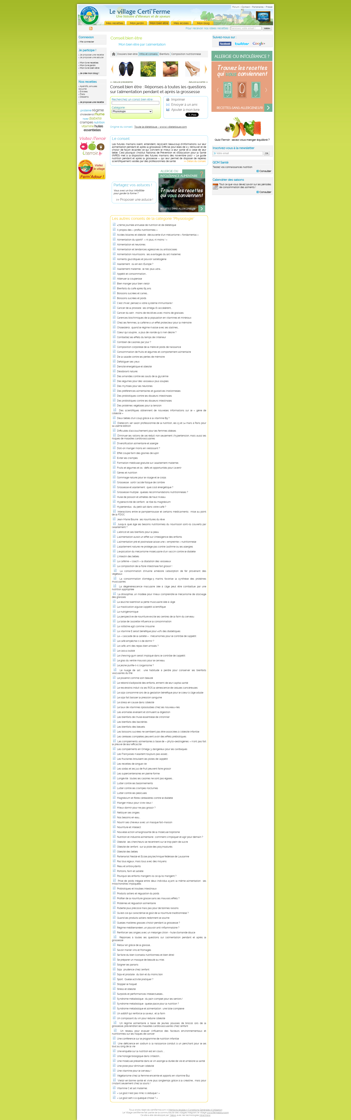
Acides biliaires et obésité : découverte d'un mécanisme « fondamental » (158, 234)
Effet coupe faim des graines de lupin (138, 453)
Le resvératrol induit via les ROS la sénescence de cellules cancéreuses (157, 687)
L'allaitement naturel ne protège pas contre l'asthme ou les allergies (155, 546)
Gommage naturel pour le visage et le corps (141, 477)
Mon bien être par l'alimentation (142, 44)
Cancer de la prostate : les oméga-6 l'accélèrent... (144, 308)
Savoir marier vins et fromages (134, 950)
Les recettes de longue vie (132, 763)
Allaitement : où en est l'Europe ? (135, 264)
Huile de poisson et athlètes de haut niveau (141, 497)
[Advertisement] (242, 224)
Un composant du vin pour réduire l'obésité (141, 1018)
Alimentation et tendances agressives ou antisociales (147, 249)
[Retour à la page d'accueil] (113, 54)
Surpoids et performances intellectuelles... (140, 994)
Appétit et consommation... (132, 273)
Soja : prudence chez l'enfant (133, 969)
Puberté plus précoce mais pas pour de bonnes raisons (148, 908)
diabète (95, 118)
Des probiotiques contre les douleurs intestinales (144, 395)
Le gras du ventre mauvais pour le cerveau (141, 660)
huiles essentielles (93, 128)
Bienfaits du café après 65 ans (134, 288)
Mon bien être (159, 23)
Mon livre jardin (87, 65)
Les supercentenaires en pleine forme (138, 773)
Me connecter (87, 41)
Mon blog (203, 23)
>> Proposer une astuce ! (134, 199)
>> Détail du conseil (195, 161)
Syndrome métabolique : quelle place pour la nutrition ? (148, 1003)
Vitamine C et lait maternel (132, 1088)
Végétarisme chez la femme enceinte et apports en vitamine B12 (153, 1075)
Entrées (84, 91)
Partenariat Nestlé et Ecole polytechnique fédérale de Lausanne (153, 856)
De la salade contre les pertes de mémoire (141, 356)
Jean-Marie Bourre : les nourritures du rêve (141, 519)
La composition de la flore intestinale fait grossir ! (144, 566)
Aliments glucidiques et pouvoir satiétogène (141, 259)
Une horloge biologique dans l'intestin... (138, 1056)
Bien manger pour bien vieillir (133, 283)
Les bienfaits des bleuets (131, 726)
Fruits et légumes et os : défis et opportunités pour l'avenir (149, 467)
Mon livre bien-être (89, 68)
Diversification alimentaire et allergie (137, 443)
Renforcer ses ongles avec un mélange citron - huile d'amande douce (156, 932)
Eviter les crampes (127, 458)
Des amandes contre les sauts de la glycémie (142, 376)
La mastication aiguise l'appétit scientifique (141, 606)
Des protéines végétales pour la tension (139, 405)
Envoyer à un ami (183, 105)
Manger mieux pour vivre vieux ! (135, 802)
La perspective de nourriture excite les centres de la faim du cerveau (155, 616)
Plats (82, 94)
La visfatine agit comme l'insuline (136, 626)
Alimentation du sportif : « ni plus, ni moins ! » (142, 239)
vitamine (87, 126)
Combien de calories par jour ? (134, 342)
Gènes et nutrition (127, 472)
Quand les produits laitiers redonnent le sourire (143, 917)
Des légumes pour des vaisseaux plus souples (143, 381)
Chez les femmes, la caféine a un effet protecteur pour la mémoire (154, 322)
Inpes (85, 119)
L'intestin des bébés (128, 556)
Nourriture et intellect (129, 827)
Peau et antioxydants (129, 866)
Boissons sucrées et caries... (132, 293)
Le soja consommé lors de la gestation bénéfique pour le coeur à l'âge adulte (160, 692)
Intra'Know (204, 1115)
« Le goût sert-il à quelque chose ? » (137, 1098)
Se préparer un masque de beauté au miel (140, 959)
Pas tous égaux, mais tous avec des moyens (142, 861)
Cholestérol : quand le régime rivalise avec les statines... (148, 327)
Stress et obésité (126, 989)
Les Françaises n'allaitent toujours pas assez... (142, 754)
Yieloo (173, 1115)
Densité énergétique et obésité (134, 366)
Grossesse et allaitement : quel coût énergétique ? (145, 487)
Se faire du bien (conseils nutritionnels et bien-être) (145, 954)
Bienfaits (164, 54)
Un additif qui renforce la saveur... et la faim (141, 1013)
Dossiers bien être (127, 54)
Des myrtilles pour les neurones (135, 386)
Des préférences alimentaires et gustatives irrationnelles (149, 391)
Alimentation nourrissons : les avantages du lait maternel (149, 254)
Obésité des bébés (127, 851)
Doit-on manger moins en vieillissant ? (138, 448)
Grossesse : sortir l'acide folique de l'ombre (141, 482)
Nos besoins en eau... (128, 817)
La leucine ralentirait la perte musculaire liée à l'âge (146, 602)
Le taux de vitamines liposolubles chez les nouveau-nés (148, 707)
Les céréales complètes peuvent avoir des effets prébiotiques (151, 736)
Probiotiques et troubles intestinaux (137, 888)
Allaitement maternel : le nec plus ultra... (139, 269)
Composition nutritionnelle (186, 54)
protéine (85, 110)
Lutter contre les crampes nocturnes (137, 788)
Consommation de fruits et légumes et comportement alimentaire (154, 351)
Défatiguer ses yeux (128, 361)
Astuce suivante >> (198, 82)
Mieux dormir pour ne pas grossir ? (136, 807)
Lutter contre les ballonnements (135, 783)
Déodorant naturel (127, 371)
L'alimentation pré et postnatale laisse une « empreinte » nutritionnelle (156, 541)
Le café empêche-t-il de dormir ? (135, 641)
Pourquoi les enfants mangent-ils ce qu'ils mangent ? (147, 876)
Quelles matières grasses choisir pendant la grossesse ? (148, 922)
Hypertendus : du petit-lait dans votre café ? (141, 506)
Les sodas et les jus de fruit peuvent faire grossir (144, 768)
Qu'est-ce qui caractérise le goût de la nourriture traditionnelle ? (153, 913)
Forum (235, 7)
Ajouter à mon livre (184, 110)
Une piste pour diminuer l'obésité (135, 1065)
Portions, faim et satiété (130, 871)
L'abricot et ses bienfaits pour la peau (138, 532)
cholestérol (87, 114)
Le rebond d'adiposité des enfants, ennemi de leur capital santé (152, 682)
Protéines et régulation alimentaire (136, 903)
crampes (86, 122)
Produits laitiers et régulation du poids (138, 893)
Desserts (84, 97)
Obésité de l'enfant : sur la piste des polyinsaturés (144, 846)
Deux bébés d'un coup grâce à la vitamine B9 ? (143, 418)
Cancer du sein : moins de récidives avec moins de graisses (150, 312)
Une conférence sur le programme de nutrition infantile (148, 1038)
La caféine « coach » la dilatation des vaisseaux (144, 561)
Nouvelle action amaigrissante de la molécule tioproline (148, 832)
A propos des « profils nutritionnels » (137, 230)
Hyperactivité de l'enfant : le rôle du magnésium (144, 502)
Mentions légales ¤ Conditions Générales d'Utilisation (195, 1110)
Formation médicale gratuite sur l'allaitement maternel (147, 462)
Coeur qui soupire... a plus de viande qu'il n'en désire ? (147, 332)
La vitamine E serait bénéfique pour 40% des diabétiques (148, 631)
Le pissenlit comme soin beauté (135, 678)
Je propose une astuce (91, 57)
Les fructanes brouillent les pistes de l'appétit (142, 759)
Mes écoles (181, 23)
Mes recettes (114, 23)
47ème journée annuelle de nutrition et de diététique (146, 225)
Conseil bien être (126, 38)
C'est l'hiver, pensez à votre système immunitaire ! (145, 303)
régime (98, 110)
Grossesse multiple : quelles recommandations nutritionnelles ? (152, 492)
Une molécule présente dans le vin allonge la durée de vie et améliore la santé (161, 1061)
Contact (246, 7)
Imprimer (177, 99)
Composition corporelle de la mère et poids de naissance (149, 347)
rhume (99, 114)
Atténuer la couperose (129, 278)
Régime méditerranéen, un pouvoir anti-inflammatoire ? (148, 927)
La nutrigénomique (127, 611)
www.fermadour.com (218, 1112)
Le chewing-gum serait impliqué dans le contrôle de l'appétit (151, 655)
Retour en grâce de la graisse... (134, 945)
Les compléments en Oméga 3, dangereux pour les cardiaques (152, 749)
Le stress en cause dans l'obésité (135, 702)
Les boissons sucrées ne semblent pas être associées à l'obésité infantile (158, 731)
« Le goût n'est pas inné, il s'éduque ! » (138, 1093)
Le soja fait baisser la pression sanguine (139, 697)
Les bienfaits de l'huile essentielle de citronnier (143, 717)
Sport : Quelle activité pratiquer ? (135, 979)
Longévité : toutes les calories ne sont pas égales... (145, 778)
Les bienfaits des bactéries (132, 722)
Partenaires (257, 7)
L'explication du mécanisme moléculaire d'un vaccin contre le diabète (156, 551)
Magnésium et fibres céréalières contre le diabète (145, 798)
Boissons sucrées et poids (131, 298)
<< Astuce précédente (121, 82)
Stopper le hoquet (127, 984)
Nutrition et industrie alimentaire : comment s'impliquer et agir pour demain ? (160, 837)
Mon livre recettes (89, 62)
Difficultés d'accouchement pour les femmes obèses (146, 430)
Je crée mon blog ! (89, 73)
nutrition (99, 122)
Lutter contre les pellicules (132, 793)
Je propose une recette (92, 54)
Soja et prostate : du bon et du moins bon (140, 974)
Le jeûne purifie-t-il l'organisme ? (135, 665)
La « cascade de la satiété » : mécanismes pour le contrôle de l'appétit (156, 636)
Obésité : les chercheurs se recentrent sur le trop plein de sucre (152, 841)
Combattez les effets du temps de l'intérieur (141, 337)
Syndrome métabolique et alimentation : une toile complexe (150, 1008)
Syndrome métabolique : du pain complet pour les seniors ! (150, 998)
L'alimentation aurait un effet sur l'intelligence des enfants (149, 537)
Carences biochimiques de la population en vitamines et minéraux (154, 317)
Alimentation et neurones (131, 244)
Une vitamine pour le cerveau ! (134, 1070)
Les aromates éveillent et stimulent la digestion (143, 712)
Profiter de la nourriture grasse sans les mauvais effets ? (148, 898)
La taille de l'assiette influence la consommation (144, 621)
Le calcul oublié (126, 650)
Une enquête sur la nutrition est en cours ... (141, 1051)
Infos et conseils (148, 54)
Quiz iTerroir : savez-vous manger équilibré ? (242, 139)
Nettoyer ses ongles (128, 812)
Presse (269, 7)
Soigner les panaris (127, 964)
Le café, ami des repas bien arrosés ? (138, 645)
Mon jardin (137, 23)
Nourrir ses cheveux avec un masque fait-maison (144, 822)
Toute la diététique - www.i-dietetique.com (160, 126)
